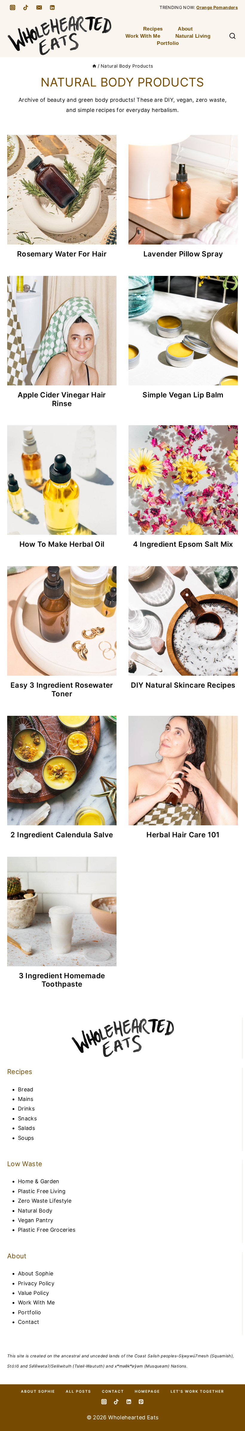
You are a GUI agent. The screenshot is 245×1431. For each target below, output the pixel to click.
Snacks (27, 1118)
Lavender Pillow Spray (183, 254)
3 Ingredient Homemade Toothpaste (62, 980)
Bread (25, 1089)
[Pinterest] (141, 1401)
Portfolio (168, 43)
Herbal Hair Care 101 (183, 834)
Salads (26, 1128)
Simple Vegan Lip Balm (183, 395)
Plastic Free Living (42, 1191)
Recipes (153, 29)
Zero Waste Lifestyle (44, 1201)
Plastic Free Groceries (46, 1230)
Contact (28, 1322)
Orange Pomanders (217, 7)
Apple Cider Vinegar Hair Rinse (62, 399)
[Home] (94, 66)
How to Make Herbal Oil (62, 544)
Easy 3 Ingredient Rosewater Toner (61, 689)
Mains (25, 1099)
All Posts (78, 1391)
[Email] (39, 7)
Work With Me (142, 36)
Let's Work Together (197, 1391)
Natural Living (192, 36)
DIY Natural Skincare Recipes (183, 685)
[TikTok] (25, 7)
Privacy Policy (36, 1283)
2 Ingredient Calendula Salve (61, 834)
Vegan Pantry (35, 1220)
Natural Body (35, 1210)
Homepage (147, 1391)
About (185, 29)
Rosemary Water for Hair (62, 254)
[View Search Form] (232, 36)
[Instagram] (12, 7)
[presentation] (62, 189)
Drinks (26, 1108)
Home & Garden (38, 1181)
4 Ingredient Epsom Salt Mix (183, 544)
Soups (26, 1138)
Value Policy (33, 1293)
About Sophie (35, 1273)
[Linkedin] (52, 7)
